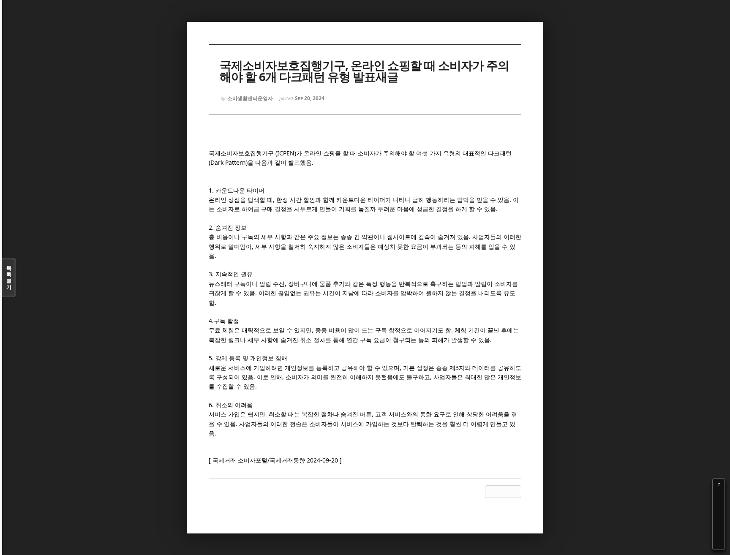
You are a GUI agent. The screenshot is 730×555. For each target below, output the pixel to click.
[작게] (719, 508)
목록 (8, 277)
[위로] (719, 520)
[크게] (719, 496)
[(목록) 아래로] (719, 532)
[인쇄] (719, 544)
